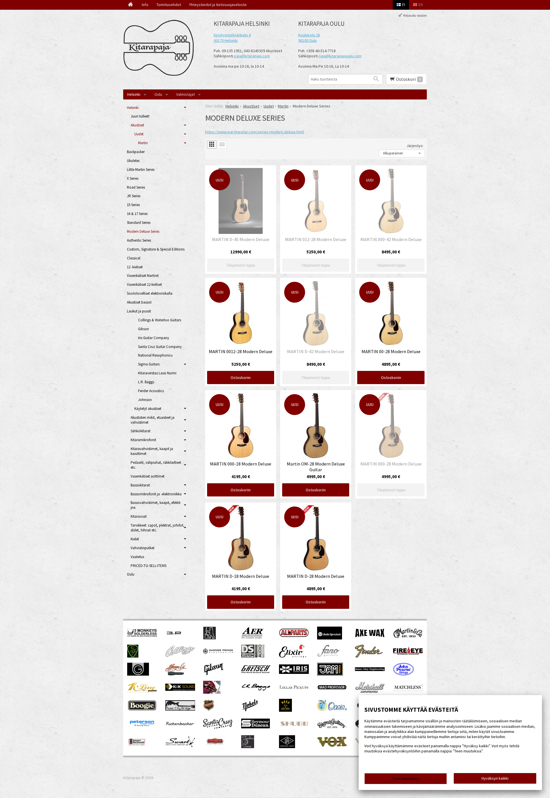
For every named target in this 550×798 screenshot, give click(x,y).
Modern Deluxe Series (143, 231)
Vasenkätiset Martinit (143, 275)
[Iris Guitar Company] (294, 672)
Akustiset (137, 125)
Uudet (139, 134)
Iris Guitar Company (153, 337)
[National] (208, 710)
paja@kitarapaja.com (252, 55)
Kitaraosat (139, 516)
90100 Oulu (307, 40)
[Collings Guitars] (180, 655)
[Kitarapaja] (160, 48)
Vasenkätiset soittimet (147, 476)
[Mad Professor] (332, 688)
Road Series (136, 187)
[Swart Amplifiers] (180, 745)
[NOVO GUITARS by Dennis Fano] (285, 710)
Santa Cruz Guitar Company (160, 346)
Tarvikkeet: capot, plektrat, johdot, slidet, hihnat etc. (157, 528)
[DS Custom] (253, 656)
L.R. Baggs (146, 382)
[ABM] (209, 638)
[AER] (252, 638)
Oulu (158, 94)
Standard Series (138, 222)
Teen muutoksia (405, 778)
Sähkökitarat (140, 431)
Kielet (135, 539)
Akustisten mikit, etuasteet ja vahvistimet (152, 420)
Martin (143, 142)
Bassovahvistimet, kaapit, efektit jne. (155, 505)
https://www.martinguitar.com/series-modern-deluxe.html (254, 131)
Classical (133, 258)
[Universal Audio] (287, 746)
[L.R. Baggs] (256, 689)
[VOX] (332, 745)
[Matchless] (408, 689)
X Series (132, 178)
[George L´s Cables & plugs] (175, 674)
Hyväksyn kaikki (495, 778)
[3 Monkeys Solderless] (142, 635)
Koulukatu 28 (309, 35)
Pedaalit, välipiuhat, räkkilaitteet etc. (156, 465)
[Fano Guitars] (328, 656)
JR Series (133, 195)
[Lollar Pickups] (294, 690)
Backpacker (136, 151)
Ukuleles (133, 160)
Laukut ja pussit (139, 311)
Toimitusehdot (168, 4)
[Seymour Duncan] (255, 726)
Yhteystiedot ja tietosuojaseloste (218, 4)
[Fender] (369, 656)
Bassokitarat (140, 485)
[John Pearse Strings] (403, 674)
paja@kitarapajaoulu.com (340, 55)
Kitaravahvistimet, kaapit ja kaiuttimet (152, 451)
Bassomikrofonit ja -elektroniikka (156, 494)
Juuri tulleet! (140, 116)
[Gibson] (213, 674)
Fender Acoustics (151, 390)
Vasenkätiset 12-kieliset (144, 284)
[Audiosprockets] (329, 638)
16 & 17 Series (137, 213)
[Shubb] (294, 726)
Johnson (145, 399)
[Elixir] (292, 656)
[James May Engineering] (370, 669)
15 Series (133, 204)
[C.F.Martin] (408, 637)
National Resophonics (155, 355)
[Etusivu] (130, 5)
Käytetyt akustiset (147, 408)
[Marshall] (370, 691)
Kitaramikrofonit (143, 439)
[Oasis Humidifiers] (332, 709)
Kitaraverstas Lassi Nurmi (157, 373)
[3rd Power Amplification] (174, 638)
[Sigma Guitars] (332, 726)
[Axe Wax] (370, 636)
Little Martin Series (140, 169)
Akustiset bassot (139, 302)
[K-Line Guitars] (142, 691)
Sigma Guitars (149, 364)
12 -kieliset (135, 267)
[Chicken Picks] (132, 656)
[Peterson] (142, 728)
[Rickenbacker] (180, 724)
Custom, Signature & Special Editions (155, 249)
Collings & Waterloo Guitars (159, 320)
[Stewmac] (136, 746)
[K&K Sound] (180, 689)
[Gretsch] (256, 671)
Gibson (143, 328)
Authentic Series (139, 240)
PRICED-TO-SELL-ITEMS (148, 565)
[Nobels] (250, 710)
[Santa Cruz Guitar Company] (218, 727)
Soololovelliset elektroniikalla (149, 293)
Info (145, 4)
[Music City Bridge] (180, 709)
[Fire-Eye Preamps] (408, 654)
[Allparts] (294, 635)
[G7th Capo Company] (138, 674)
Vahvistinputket (142, 547)
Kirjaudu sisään (415, 15)
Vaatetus (137, 556)
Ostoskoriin (241, 377)
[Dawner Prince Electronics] (218, 652)
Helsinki (133, 94)
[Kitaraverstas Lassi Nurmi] (212, 692)
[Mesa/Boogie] (142, 710)
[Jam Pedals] (330, 674)
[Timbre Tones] (247, 746)
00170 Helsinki (226, 40)
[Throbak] (214, 746)
